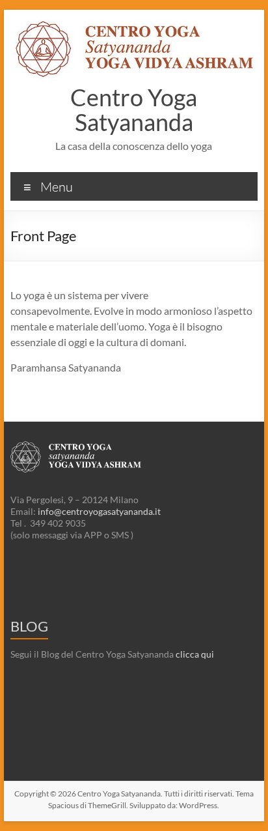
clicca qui (195, 654)
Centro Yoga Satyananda (133, 109)
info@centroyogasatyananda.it (99, 511)
